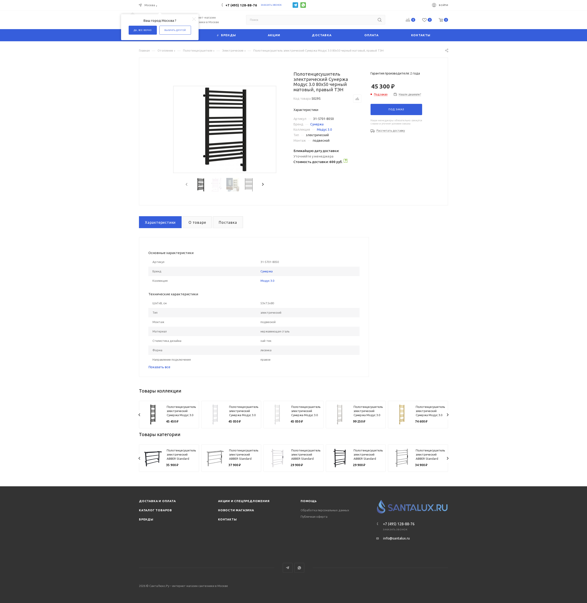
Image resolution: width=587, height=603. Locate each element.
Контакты (227, 519)
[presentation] (186, 184)
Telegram (295, 5)
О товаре (197, 222)
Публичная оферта (314, 516)
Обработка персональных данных (325, 510)
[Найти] (379, 20)
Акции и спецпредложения (243, 501)
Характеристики (160, 222)
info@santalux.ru (396, 538)
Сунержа (317, 124)
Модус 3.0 (324, 129)
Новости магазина (236, 510)
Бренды (146, 519)
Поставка (228, 222)
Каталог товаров (155, 510)
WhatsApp (303, 5)
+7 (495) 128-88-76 (241, 5)
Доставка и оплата (157, 501)
